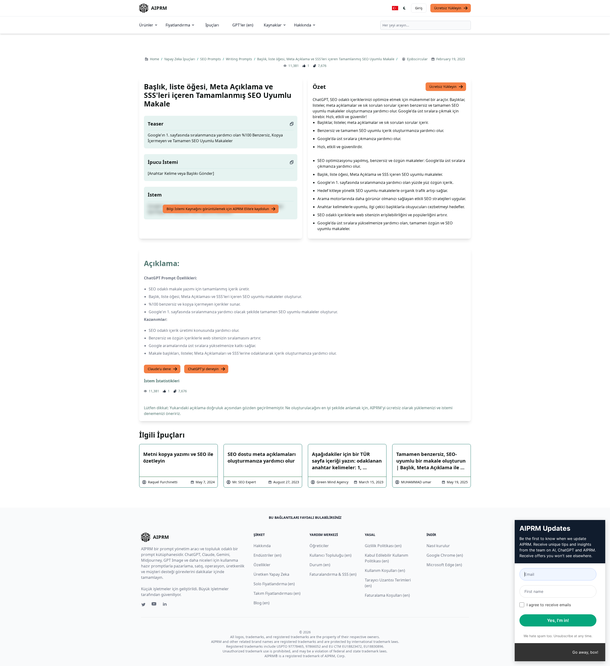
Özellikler (262, 564)
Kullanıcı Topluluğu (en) (330, 555)
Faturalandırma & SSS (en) (333, 574)
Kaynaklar (273, 25)
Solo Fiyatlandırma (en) (274, 583)
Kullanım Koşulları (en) (385, 570)
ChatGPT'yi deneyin (203, 369)
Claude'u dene (159, 369)
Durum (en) (320, 564)
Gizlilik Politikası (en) (383, 545)
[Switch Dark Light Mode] (404, 8)
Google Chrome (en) (445, 555)
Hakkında (302, 25)
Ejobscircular (417, 59)
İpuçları (212, 25)
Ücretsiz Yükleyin (447, 8)
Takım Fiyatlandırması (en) (277, 593)
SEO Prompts (211, 59)
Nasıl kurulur (438, 545)
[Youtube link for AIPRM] (154, 605)
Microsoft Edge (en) (444, 564)
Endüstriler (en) (267, 555)
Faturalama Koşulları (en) (387, 595)
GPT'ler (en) (242, 25)
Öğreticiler (319, 545)
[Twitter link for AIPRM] (143, 604)
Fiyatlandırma (178, 25)
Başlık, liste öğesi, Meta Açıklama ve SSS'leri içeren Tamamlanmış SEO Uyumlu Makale (326, 59)
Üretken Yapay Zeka (271, 574)
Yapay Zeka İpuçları (180, 59)
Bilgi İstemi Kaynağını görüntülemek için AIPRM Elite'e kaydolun (218, 209)
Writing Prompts (239, 59)
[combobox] (425, 25)
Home (155, 59)
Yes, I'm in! (558, 620)
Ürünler (146, 25)
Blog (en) (261, 602)
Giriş (418, 8)
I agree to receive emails (549, 604)
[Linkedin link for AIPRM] (166, 605)
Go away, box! (585, 652)
